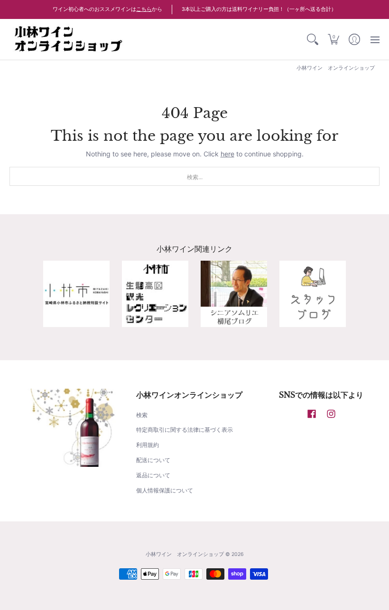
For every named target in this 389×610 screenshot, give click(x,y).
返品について (153, 475)
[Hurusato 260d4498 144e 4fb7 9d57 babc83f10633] (76, 294)
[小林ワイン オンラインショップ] (68, 39)
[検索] (312, 39)
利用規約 (147, 444)
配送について (153, 460)
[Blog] (234, 294)
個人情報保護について (164, 490)
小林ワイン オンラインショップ (185, 554)
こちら (144, 9)
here (227, 154)
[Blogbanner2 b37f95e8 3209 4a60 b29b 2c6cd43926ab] (312, 294)
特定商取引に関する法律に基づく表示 (184, 429)
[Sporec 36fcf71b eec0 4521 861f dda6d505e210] (155, 294)
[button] (333, 39)
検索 (142, 415)
